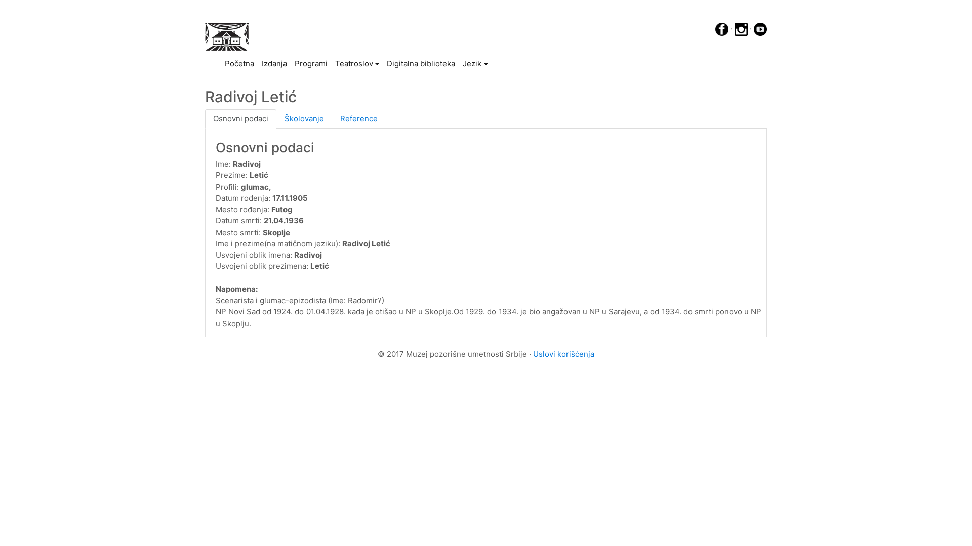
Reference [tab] (359, 118)
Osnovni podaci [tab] (240, 118)
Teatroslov (354, 63)
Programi (311, 63)
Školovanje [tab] (304, 118)
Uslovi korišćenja (563, 354)
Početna (241, 63)
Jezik (472, 63)
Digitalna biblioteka (421, 63)
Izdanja (274, 63)
